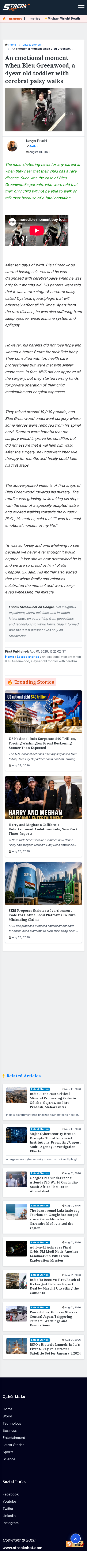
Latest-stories (28, 656)
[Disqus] (43, 1014)
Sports (8, 1452)
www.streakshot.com (22, 1547)
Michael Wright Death (55, 18)
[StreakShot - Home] (19, 7)
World (7, 1416)
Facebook (11, 1494)
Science (9, 1459)
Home (12, 44)
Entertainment (14, 1438)
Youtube (9, 1501)
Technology (12, 1423)
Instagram (11, 1522)
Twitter (8, 1508)
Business (10, 1430)
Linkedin (9, 1515)
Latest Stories (32, 44)
